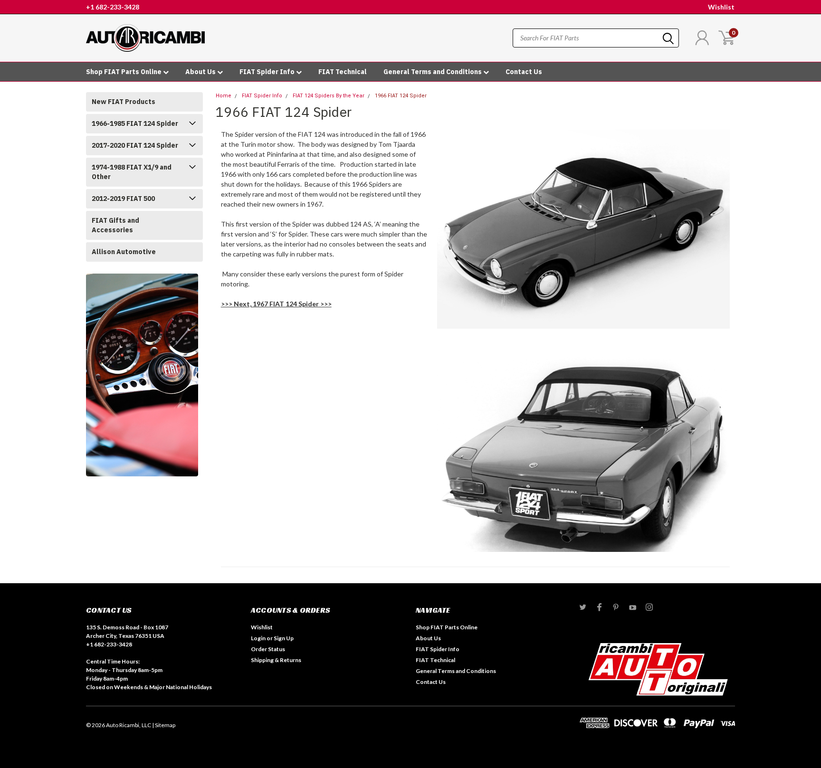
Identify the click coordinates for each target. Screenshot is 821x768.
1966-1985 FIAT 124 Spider (135, 123)
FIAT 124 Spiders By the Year (328, 96)
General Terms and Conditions (433, 71)
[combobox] (596, 37)
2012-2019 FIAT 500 (123, 198)
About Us (201, 71)
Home (223, 96)
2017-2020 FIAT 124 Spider (135, 145)
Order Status (268, 649)
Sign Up (284, 638)
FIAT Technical (342, 71)
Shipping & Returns (276, 660)
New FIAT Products (123, 101)
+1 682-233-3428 (112, 7)
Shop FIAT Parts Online (124, 71)
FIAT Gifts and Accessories (115, 225)
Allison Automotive (124, 251)
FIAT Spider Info (267, 71)
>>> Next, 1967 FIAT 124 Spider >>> (276, 304)
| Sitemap (163, 725)
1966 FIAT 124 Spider (401, 96)
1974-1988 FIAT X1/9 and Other (132, 172)
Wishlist (721, 7)
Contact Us (524, 71)
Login (258, 638)
